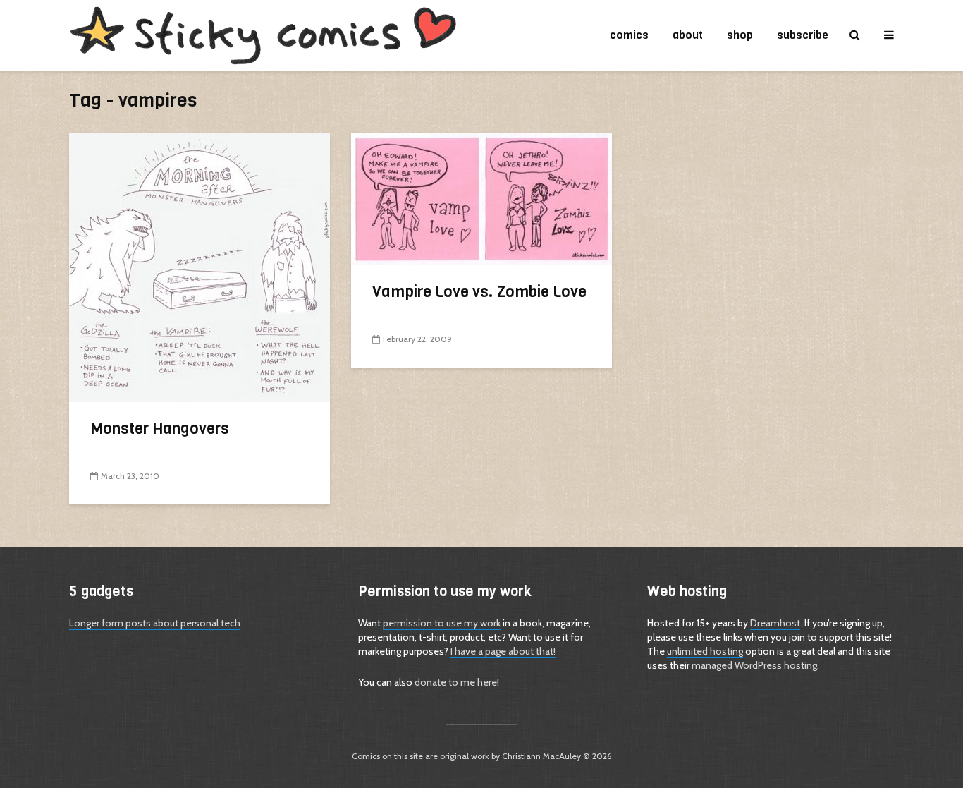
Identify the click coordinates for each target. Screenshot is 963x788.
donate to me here (456, 682)
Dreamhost (775, 623)
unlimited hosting (705, 651)
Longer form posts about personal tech (154, 623)
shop (740, 35)
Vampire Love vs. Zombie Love (479, 291)
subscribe (802, 35)
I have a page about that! (503, 651)
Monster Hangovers (159, 428)
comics (629, 35)
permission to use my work (442, 623)
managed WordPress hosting (754, 665)
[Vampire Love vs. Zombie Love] (481, 198)
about (688, 35)
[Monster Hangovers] (199, 266)
